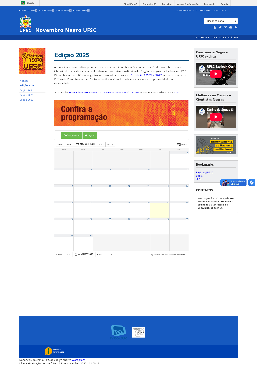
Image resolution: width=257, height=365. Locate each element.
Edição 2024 (26, 90)
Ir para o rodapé (81, 10)
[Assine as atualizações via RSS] (236, 27)
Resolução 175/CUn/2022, (146, 75)
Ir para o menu (46, 10)
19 (129, 202)
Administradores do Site (225, 37)
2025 (61, 144)
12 (129, 186)
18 (110, 202)
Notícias (24, 80)
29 (187, 219)
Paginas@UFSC (204, 172)
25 (110, 219)
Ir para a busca (63, 10)
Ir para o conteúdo (28, 10)
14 (168, 186)
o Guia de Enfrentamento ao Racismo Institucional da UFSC (104, 92)
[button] (168, 254)
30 (72, 235)
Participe (167, 4)
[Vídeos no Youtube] (225, 27)
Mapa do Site (219, 10)
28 (168, 219)
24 (91, 219)
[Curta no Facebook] (215, 27)
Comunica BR (149, 4)
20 (148, 202)
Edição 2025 (27, 85)
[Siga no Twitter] (220, 27)
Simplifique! (130, 4)
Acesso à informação (187, 4)
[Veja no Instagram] (230, 27)
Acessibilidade (183, 10)
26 (129, 219)
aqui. (177, 92)
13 (148, 186)
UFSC (199, 179)
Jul (70, 144)
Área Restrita (202, 37)
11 (110, 186)
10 (91, 186)
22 (187, 202)
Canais (224, 4)
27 (148, 219)
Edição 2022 (26, 99)
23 (72, 219)
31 (91, 235)
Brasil (30, 2)
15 (187, 186)
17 (91, 202)
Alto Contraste (201, 10)
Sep (101, 144)
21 (168, 202)
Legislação (209, 4)
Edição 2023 (26, 95)
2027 (109, 144)
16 (72, 202)
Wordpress (78, 360)
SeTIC (199, 175)
